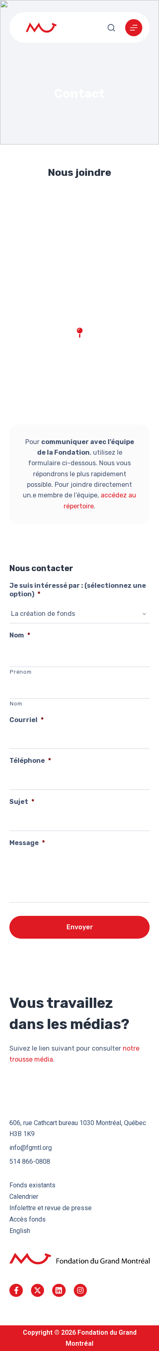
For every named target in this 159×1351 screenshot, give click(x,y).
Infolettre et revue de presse (50, 1208)
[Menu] (133, 27)
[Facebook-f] (15, 1290)
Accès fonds (27, 1219)
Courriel (26, 720)
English (19, 1231)
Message (27, 843)
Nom (19, 635)
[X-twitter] (37, 1290)
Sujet (21, 802)
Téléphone (30, 760)
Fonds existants (32, 1185)
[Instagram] (80, 1290)
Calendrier (23, 1196)
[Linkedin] (58, 1290)
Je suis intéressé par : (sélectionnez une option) (77, 590)
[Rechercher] (111, 27)
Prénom (20, 672)
